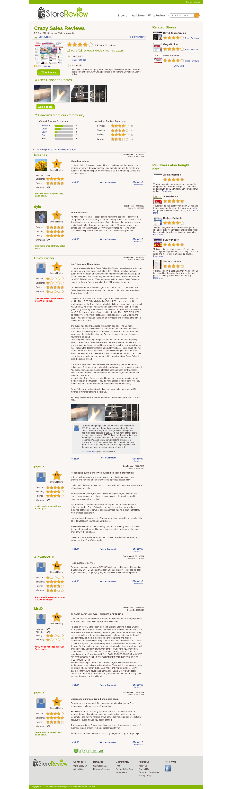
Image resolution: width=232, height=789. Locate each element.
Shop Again (71, 149)
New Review (48, 72)
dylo (37, 207)
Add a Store (78, 769)
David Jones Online (174, 33)
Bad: (44, 135)
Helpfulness (59, 149)
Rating (49, 149)
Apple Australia (172, 174)
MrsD (38, 608)
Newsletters (121, 772)
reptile (39, 467)
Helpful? (75, 182)
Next (94, 751)
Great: (44, 129)
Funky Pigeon (171, 239)
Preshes (40, 155)
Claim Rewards (100, 766)
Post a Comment (108, 182)
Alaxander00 (44, 557)
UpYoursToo (44, 258)
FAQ (118, 766)
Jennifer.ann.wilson (89, 452)
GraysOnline (170, 44)
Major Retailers (79, 60)
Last (101, 751)
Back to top (138, 185)
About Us (143, 766)
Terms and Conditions (149, 772)
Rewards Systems (101, 769)
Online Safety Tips (124, 769)
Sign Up (197, 2)
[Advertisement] (176, 92)
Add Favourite (44, 66)
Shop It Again (171, 55)
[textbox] (183, 15)
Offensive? (137, 182)
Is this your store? (138, 37)
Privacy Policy (145, 775)
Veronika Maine (172, 261)
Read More (167, 191)
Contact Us (144, 769)
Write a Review (80, 766)
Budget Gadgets (172, 218)
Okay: (44, 132)
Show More (179, 66)
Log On (189, 2)
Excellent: (46, 125)
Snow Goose (170, 196)
